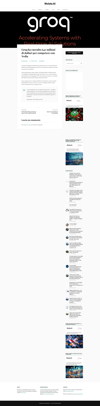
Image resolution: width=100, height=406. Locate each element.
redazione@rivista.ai (69, 391)
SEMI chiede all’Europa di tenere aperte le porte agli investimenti (28, 112)
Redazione (25, 61)
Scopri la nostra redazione (48, 393)
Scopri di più (23, 392)
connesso (29, 124)
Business (40, 9)
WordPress (47, 403)
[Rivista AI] (50, 3)
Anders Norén (58, 403)
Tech (53, 9)
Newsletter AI (65, 9)
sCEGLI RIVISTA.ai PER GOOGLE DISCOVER (74, 53)
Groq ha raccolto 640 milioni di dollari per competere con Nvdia (38, 53)
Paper (58, 9)
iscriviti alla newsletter (78, 393)
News (33, 9)
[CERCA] (81, 63)
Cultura (46, 9)
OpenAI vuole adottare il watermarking (52, 112)
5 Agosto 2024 (34, 61)
